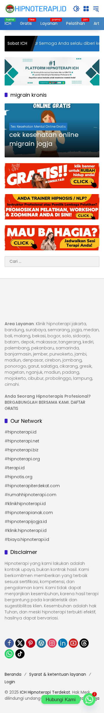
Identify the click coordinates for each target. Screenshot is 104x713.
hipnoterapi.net (23, 441)
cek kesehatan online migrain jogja (44, 139)
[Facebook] (9, 643)
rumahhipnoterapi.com (32, 495)
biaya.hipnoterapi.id (28, 539)
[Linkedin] (62, 643)
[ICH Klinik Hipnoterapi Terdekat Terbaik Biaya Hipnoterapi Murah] (36, 8)
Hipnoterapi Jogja (81, 698)
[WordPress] (41, 643)
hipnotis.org (20, 477)
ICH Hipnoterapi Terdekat (45, 692)
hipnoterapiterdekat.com (34, 486)
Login (10, 682)
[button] (76, 8)
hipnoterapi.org (24, 459)
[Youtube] (73, 643)
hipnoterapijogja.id (27, 521)
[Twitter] (20, 643)
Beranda (13, 674)
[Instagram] (52, 643)
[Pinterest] (30, 643)
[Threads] (84, 643)
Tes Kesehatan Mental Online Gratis (38, 126)
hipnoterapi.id (22, 432)
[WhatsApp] (9, 653)
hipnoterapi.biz (23, 450)
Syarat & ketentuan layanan (57, 674)
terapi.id (16, 468)
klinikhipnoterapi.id (27, 504)
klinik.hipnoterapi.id (27, 530)
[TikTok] (20, 653)
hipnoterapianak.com (30, 512)
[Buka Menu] (86, 8)
